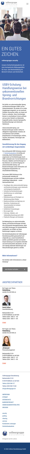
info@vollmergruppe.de (9, 388)
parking (4, 416)
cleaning (4, 418)
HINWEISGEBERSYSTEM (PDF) (11, 405)
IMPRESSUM (6, 394)
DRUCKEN (5, 407)
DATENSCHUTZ (6, 399)
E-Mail (4, 322)
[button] (15, 269)
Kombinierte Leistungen (9, 423)
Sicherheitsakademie (10, 153)
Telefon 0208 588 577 (8, 383)
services (4, 421)
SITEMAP (5, 397)
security (4, 413)
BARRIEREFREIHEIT (8, 402)
